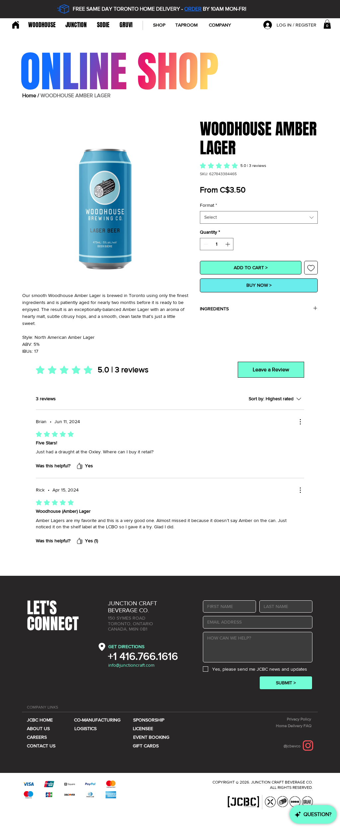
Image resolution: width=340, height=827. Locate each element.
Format (208, 205)
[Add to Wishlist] (311, 267)
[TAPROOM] (14, 25)
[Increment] (228, 244)
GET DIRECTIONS (126, 646)
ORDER (193, 9)
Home (29, 95)
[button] (220, 25)
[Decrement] (205, 244)
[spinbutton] (216, 244)
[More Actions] (300, 422)
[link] (327, 24)
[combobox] (259, 217)
